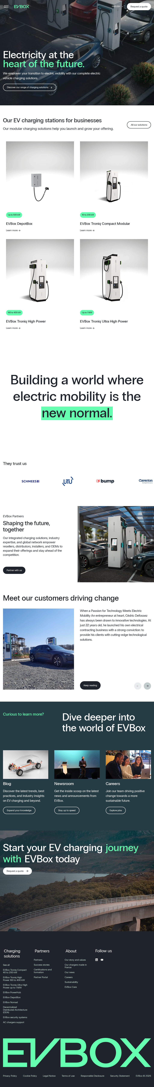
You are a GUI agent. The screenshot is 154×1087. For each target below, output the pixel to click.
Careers (68, 977)
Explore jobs (116, 810)
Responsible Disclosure (92, 1076)
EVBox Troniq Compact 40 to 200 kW (15, 971)
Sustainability (71, 982)
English (116, 6)
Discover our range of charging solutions (27, 87)
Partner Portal (41, 977)
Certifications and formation (43, 971)
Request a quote (139, 6)
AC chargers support (13, 1022)
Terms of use (68, 1076)
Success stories (41, 965)
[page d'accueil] (22, 6)
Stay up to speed (66, 810)
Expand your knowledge (19, 810)
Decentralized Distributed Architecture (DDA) (15, 1010)
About (71, 951)
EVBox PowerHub (12, 992)
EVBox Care (71, 987)
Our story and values (75, 960)
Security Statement (120, 1076)
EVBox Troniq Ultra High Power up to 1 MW (15, 986)
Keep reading (90, 685)
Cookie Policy (30, 1076)
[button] (147, 686)
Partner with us (14, 570)
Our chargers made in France (76, 966)
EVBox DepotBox (11, 997)
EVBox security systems (15, 1017)
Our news (69, 972)
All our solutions (139, 125)
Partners (42, 951)
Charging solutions (12, 953)
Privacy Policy (10, 1076)
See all (6, 965)
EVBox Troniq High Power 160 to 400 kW (14, 978)
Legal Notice (49, 1076)
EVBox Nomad (10, 1002)
